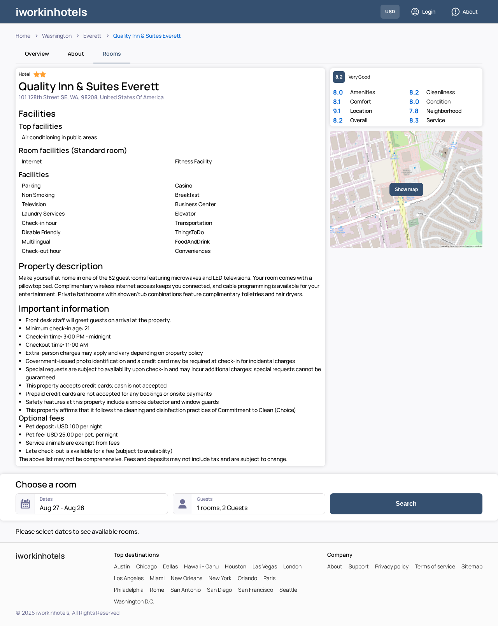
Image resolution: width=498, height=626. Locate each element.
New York (220, 578)
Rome (157, 590)
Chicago (146, 566)
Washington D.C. (134, 601)
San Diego (219, 590)
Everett (92, 36)
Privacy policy (392, 566)
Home (23, 36)
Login (428, 11)
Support (359, 566)
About (470, 11)
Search (406, 503)
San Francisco (255, 590)
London (292, 566)
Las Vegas (265, 566)
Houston (235, 566)
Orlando (247, 578)
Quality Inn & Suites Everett (147, 36)
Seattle (288, 590)
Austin (122, 566)
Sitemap (471, 566)
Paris (269, 578)
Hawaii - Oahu (201, 566)
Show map (406, 189)
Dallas (170, 566)
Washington (57, 36)
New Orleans (186, 578)
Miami (157, 578)
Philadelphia (129, 590)
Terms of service (435, 566)
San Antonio (185, 590)
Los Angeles (129, 578)
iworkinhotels (51, 11)
